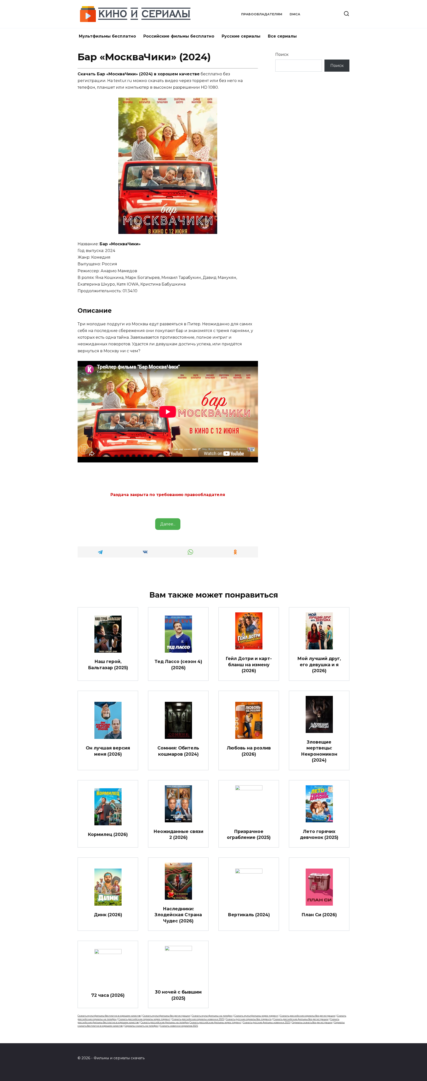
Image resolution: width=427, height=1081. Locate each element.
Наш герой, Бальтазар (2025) (108, 664)
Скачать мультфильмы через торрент (256, 1015)
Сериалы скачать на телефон (141, 1025)
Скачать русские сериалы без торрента (249, 1019)
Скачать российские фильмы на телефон (165, 1022)
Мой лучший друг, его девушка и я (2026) (319, 664)
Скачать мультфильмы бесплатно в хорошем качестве (109, 1015)
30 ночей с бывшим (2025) (178, 995)
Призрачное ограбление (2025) (249, 834)
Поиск (282, 54)
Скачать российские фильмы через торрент (215, 1022)
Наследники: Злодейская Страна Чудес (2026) (178, 914)
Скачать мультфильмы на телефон (212, 1015)
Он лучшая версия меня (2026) (108, 751)
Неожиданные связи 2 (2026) (178, 834)
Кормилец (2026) (108, 834)
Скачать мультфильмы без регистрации (166, 1015)
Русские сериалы (241, 36)
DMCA (295, 14)
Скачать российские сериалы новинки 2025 (198, 1019)
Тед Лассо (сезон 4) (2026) (178, 664)
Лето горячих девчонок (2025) (319, 834)
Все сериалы (282, 36)
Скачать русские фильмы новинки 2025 (266, 1022)
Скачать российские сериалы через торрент (144, 1019)
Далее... (167, 524)
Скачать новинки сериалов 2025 (179, 1025)
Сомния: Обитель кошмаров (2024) (178, 751)
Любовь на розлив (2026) (249, 751)
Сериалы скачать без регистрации (312, 1022)
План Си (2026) (319, 914)
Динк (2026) (108, 914)
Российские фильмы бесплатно (178, 36)
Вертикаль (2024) (249, 914)
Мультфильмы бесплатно (107, 36)
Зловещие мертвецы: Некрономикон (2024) (319, 751)
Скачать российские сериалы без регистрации (307, 1015)
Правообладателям (261, 14)
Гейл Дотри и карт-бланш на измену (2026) (249, 664)
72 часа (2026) (108, 995)
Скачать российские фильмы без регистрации (300, 1019)
